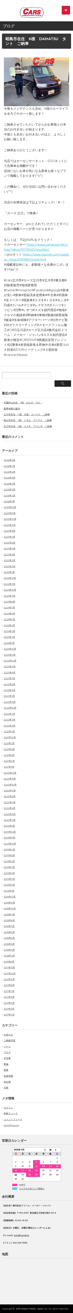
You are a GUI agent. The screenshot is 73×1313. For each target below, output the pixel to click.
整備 (6, 1064)
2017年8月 (9, 985)
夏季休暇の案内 (12, 408)
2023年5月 (9, 690)
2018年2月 (9, 955)
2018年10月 (10, 908)
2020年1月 (9, 825)
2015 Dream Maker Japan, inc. (32, 1308)
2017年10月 (10, 973)
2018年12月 (10, 896)
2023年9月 (10, 666)
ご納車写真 (9, 1040)
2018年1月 (9, 961)
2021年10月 (10, 737)
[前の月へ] (43, 1149)
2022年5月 (9, 719)
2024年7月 (9, 607)
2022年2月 (9, 725)
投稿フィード (11, 1113)
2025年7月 (9, 536)
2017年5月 (9, 1003)
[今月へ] (50, 1149)
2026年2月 (9, 495)
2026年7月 (9, 466)
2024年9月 (9, 595)
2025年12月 (10, 507)
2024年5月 (9, 619)
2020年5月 (10, 802)
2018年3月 (9, 949)
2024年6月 (9, 613)
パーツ (7, 1046)
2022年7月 (9, 713)
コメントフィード (13, 1119)
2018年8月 (9, 920)
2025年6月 (9, 542)
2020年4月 (9, 808)
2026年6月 (9, 471)
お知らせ (8, 1034)
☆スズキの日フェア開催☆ (32, 1188)
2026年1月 (9, 501)
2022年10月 (10, 707)
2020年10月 (10, 784)
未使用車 (8, 1076)
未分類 (7, 1081)
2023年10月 (10, 660)
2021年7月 (9, 743)
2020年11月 (10, 778)
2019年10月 (10, 843)
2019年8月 (9, 855)
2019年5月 (9, 867)
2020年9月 (10, 790)
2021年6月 (9, 749)
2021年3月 (9, 761)
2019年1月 (9, 890)
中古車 (7, 1058)
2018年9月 (9, 914)
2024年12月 (10, 578)
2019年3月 (9, 879)
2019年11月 (9, 837)
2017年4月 (9, 1008)
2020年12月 (10, 772)
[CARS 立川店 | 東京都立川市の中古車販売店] (32, 11)
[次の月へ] (57, 1149)
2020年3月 (10, 814)
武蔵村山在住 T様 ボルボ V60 (23, 402)
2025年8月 (9, 530)
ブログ (7, 1052)
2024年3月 (9, 631)
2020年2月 (10, 820)
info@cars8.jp (21, 1235)
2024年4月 (9, 625)
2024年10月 (10, 589)
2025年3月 (9, 560)
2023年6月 (9, 684)
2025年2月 (9, 566)
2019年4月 (9, 873)
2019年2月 (9, 884)
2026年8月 (9, 460)
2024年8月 (9, 601)
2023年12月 (10, 648)
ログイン (8, 1107)
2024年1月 (9, 643)
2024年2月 (9, 637)
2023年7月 (9, 678)
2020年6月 (10, 796)
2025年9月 (10, 525)
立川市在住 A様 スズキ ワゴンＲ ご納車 (28, 426)
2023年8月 (9, 672)
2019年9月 (9, 849)
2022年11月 (10, 702)
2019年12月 (10, 831)
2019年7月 (9, 861)
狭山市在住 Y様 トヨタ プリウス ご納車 (28, 420)
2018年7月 (9, 926)
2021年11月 (9, 731)
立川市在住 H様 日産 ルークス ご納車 (27, 414)
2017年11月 (9, 967)
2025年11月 (10, 513)
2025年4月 (9, 554)
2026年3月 (9, 489)
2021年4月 (9, 755)
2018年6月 (9, 932)
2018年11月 (9, 902)
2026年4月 (9, 483)
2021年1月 (9, 766)
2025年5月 (9, 548)
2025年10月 (10, 519)
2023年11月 (10, 654)
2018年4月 (9, 944)
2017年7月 (9, 991)
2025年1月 (9, 572)
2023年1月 (9, 696)
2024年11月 (9, 584)
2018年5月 (9, 938)
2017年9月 (9, 979)
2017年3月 (9, 1014)
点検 (6, 1087)
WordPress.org (11, 1125)
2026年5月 (9, 477)
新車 (6, 1069)
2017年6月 (9, 997)
